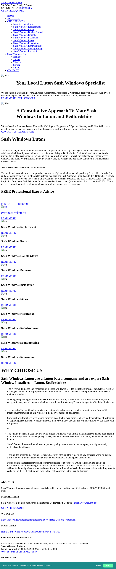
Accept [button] (108, 565)
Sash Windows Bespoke (24, 35)
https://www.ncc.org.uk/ (85, 502)
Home (4, 531)
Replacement (27, 519)
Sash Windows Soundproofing (27, 48)
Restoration (70, 519)
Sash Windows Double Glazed (28, 32)
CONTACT (13, 70)
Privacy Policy (30, 551)
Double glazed (48, 519)
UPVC (16, 67)
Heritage (17, 56)
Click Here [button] (48, 565)
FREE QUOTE (8, 204)
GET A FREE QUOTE (12, 10)
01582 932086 (25, 8)
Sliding (16, 65)
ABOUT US (13, 18)
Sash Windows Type (17, 54)
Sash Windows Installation (26, 37)
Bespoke (60, 519)
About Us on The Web (49, 531)
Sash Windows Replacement (26, 26)
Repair (37, 519)
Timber (16, 59)
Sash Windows (11, 2)
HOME (10, 16)
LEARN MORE (26, 131)
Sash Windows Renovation (26, 51)
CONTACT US (9, 131)
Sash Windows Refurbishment (27, 46)
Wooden (17, 62)
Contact (34, 531)
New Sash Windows (23, 24)
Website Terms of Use (11, 551)
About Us (25, 531)
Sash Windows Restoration (26, 43)
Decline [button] (98, 565)
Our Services (14, 531)
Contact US (23, 204)
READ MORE (8, 98)
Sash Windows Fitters (23, 40)
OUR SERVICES (16, 21)
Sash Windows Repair (23, 29)
